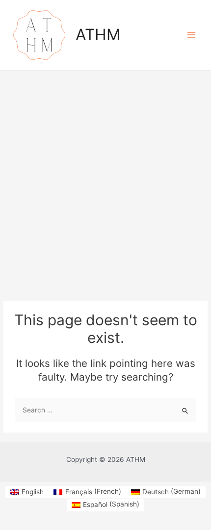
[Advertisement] (105, 180)
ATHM (98, 34)
